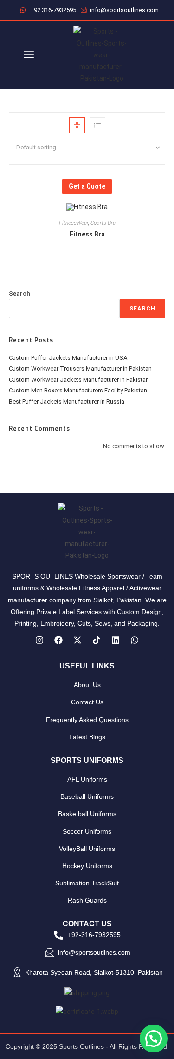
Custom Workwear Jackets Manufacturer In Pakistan (79, 379)
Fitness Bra (87, 234)
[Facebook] (58, 640)
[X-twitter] (77, 640)
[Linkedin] (115, 640)
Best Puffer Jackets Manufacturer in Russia (66, 401)
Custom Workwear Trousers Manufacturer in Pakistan (80, 368)
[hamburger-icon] (29, 55)
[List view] (97, 125)
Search (19, 293)
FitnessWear (73, 223)
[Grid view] (77, 125)
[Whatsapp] (134, 640)
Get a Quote (87, 186)
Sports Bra (103, 223)
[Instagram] (39, 640)
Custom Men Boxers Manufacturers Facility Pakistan (78, 390)
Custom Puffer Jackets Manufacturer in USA (68, 357)
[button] (154, 1038)
